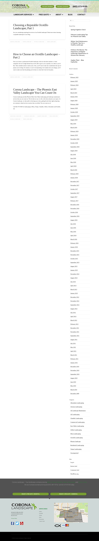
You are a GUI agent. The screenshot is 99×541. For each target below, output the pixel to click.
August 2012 (73, 308)
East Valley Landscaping (77, 426)
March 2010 (73, 389)
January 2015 (74, 270)
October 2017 (74, 189)
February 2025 (74, 77)
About (58, 15)
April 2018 (73, 166)
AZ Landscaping (74, 414)
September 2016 (74, 216)
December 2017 (74, 181)
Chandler (59, 482)
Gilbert (65, 482)
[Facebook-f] (12, 523)
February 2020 (74, 104)
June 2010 (73, 382)
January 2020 (74, 108)
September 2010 (74, 374)
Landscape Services (23, 15)
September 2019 (74, 116)
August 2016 (73, 220)
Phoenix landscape (75, 441)
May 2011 (73, 347)
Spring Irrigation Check (78, 29)
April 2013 (73, 285)
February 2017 (74, 201)
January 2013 (74, 293)
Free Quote (44, 15)
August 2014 (73, 278)
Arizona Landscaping (76, 406)
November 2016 (74, 208)
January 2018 (74, 177)
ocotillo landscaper (39, 41)
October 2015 (74, 258)
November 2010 (74, 370)
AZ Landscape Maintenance (78, 410)
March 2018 (73, 170)
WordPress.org (74, 474)
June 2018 (73, 158)
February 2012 (74, 324)
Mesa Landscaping (75, 433)
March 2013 (73, 289)
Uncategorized (74, 453)
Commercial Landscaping (77, 422)
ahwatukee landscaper (15, 116)
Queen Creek (82, 482)
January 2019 (74, 135)
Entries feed (73, 466)
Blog (70, 15)
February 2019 (74, 131)
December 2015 (74, 251)
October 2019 (74, 112)
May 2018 (73, 162)
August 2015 (73, 266)
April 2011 (73, 351)
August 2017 (73, 197)
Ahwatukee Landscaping (77, 403)
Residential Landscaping (77, 445)
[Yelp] (21, 523)
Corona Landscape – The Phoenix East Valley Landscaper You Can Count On (35, 91)
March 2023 (73, 93)
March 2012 (73, 320)
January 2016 (74, 247)
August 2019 (73, 120)
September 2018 (74, 147)
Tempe (53, 482)
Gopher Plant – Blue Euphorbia (77, 61)
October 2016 (74, 212)
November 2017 (74, 185)
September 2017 (74, 193)
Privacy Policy (14, 518)
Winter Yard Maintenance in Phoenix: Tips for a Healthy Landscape (79, 43)
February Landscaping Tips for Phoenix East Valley (79, 35)
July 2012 (73, 312)
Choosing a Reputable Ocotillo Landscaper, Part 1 (30, 26)
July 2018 (73, 154)
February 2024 (74, 85)
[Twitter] (17, 523)
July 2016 (73, 224)
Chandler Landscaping (76, 418)
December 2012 (74, 297)
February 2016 (74, 243)
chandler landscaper (29, 116)
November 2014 (74, 274)
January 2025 (74, 81)
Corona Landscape (26, 41)
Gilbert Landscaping (76, 430)
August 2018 (73, 150)
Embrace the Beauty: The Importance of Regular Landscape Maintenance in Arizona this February (79, 52)
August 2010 (73, 378)
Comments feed (74, 470)
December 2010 (74, 366)
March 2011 (73, 355)
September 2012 (74, 305)
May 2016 (73, 231)
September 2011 (74, 335)
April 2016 (73, 235)
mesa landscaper (54, 116)
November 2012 (74, 301)
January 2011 (74, 362)
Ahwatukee (71, 482)
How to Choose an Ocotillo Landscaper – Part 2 (36, 55)
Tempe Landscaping (75, 449)
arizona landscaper (15, 41)
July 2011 (73, 343)
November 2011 (74, 332)
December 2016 (74, 204)
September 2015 (74, 262)
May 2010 (73, 386)
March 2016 (73, 239)
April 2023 (73, 89)
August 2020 (73, 100)
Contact (81, 15)
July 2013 (73, 281)
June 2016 (73, 227)
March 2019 (73, 127)
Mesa (49, 482)
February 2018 (74, 174)
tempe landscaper (51, 41)
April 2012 (73, 316)
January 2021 (74, 96)
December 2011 (74, 328)
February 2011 (74, 359)
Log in (72, 462)
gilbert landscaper (42, 116)
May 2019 (73, 123)
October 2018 (74, 143)
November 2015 (74, 254)
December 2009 (74, 393)
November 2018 (74, 139)
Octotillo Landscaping (76, 437)
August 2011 (73, 339)
